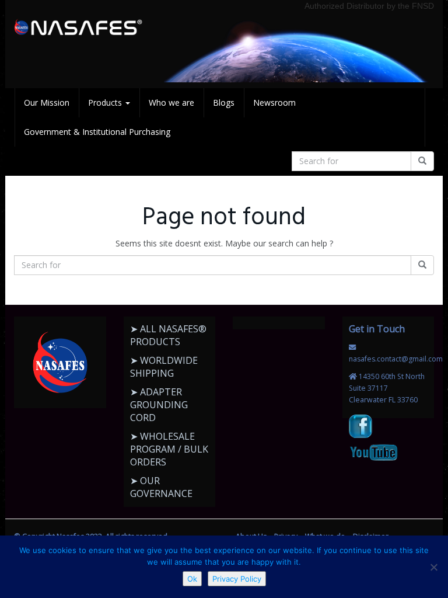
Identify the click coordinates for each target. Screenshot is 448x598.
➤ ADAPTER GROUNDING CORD (159, 404)
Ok (192, 578)
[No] (433, 567)
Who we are (171, 102)
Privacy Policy (236, 578)
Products (106, 102)
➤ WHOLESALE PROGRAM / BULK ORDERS (169, 449)
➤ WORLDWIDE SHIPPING (164, 367)
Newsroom (274, 102)
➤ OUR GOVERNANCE (161, 487)
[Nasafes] (78, 27)
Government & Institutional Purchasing (97, 131)
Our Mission (46, 102)
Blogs (224, 102)
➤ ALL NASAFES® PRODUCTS (168, 335)
